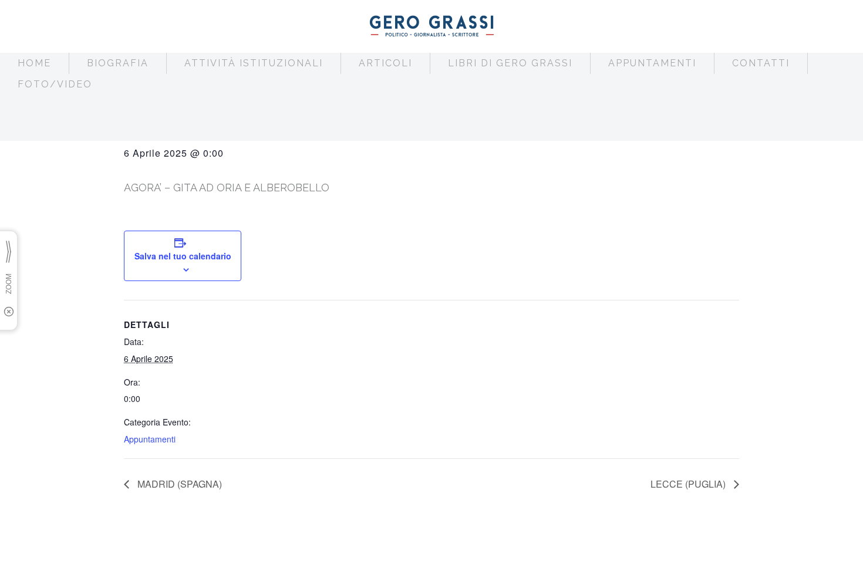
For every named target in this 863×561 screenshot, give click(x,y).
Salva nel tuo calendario (182, 256)
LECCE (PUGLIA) (689, 484)
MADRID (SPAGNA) (178, 484)
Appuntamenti (150, 439)
